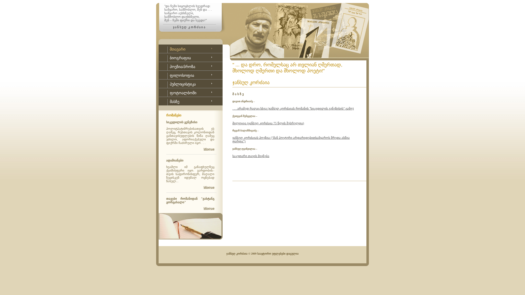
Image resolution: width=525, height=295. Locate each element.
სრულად (209, 149)
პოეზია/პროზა (182, 66)
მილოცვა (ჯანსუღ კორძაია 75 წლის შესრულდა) (268, 123)
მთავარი (177, 49)
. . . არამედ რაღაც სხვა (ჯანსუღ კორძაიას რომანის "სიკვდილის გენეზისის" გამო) (293, 108)
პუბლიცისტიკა (183, 84)
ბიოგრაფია (180, 58)
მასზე (174, 101)
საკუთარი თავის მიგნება (250, 156)
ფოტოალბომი (183, 93)
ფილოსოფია (182, 75)
